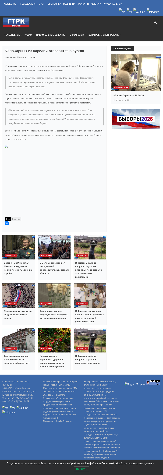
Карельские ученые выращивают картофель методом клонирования (54, 314)
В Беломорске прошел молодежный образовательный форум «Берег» (54, 268)
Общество (11, 256)
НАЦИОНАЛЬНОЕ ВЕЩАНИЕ (50, 35)
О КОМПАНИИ (77, 35)
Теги (8, 219)
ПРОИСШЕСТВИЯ (27, 4)
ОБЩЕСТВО (10, 4)
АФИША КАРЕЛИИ (113, 4)
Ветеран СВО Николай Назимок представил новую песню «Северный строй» (18, 268)
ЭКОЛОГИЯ (83, 4)
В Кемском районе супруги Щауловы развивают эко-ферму (87, 359)
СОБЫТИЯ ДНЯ (122, 48)
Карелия (16, 219)
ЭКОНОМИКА (54, 4)
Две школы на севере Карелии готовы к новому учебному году (17, 359)
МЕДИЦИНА (69, 4)
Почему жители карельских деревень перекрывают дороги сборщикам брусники (52, 361)
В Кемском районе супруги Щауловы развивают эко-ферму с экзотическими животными (88, 270)
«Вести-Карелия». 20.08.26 (128, 95)
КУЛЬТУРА (96, 4)
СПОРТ (42, 4)
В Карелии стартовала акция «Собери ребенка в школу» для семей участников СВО (89, 316)
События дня (121, 87)
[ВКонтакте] (7, 223)
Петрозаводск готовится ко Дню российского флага (18, 314)
